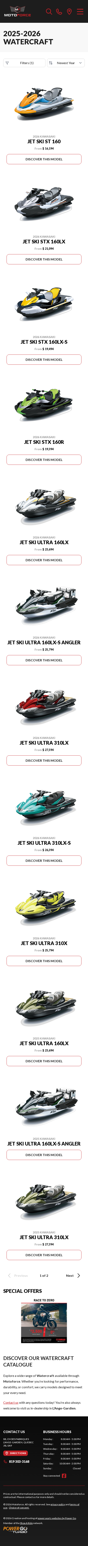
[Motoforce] (17, 11)
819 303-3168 (19, 1461)
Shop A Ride (26, 1523)
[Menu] (80, 11)
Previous (21, 1275)
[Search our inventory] (49, 11)
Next (70, 1275)
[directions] (69, 11)
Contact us (10, 1402)
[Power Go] (40, 1529)
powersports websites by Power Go (57, 1518)
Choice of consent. (19, 1507)
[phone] (59, 11)
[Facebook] (64, 1475)
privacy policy (58, 1504)
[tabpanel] (62, 1454)
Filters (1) (27, 63)
